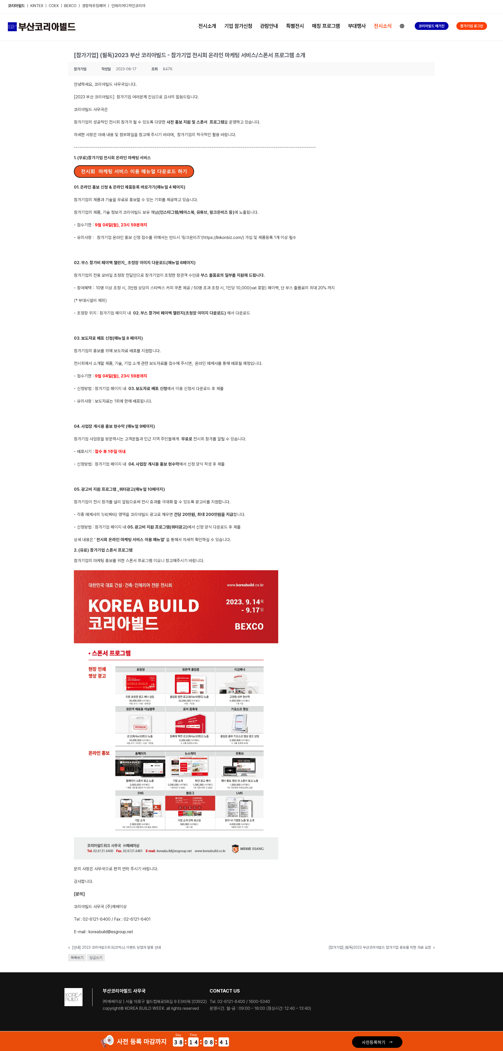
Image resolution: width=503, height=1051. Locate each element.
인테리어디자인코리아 (128, 5)
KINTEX (37, 5)
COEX (54, 5)
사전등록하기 (373, 1042)
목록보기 (77, 958)
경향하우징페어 (94, 5)
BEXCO (70, 5)
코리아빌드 (16, 5)
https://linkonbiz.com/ (223, 237)
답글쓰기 (96, 958)
